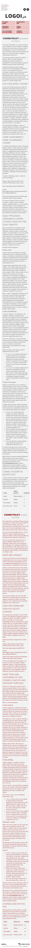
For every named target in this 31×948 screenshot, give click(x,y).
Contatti (19, 31)
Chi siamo (5, 22)
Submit (19, 27)
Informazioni (21, 22)
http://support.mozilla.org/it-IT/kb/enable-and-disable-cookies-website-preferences (15, 197)
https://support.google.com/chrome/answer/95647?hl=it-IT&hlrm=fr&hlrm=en (15, 192)
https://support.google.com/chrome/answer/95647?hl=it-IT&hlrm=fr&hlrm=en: (15, 653)
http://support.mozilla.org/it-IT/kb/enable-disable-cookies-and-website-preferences (15, 657)
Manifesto (5, 27)
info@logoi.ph (6, 61)
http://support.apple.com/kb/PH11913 (15, 186)
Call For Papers (7, 31)
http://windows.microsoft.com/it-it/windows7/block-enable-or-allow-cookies (13, 182)
